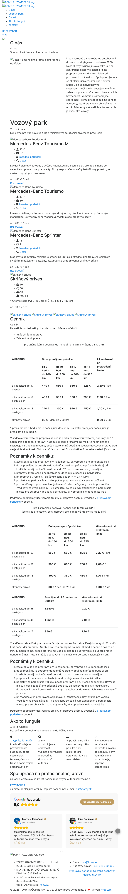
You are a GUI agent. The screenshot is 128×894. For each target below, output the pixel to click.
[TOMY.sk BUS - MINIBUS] (19, 1)
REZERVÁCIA (9, 31)
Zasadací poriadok (30, 156)
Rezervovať (17, 183)
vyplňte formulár (22, 740)
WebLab (106, 889)
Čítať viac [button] (19, 842)
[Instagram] (6, 34)
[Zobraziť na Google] (17, 821)
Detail (23, 160)
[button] (10, 831)
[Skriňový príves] (20, 314)
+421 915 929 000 (103, 865)
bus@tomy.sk (84, 789)
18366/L (44, 885)
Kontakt (13, 24)
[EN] (3, 38)
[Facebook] (3, 34)
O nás (12, 9)
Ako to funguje (17, 21)
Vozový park (16, 13)
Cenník (13, 17)
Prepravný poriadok (81, 870)
